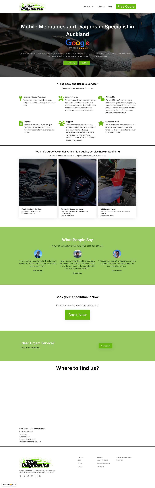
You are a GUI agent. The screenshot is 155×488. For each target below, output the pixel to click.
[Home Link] (32, 6)
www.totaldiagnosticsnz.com (30, 442)
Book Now (120, 460)
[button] (89, 6)
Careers (80, 463)
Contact (80, 466)
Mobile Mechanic (102, 460)
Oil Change (100, 466)
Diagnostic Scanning (103, 463)
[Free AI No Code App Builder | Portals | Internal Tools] (9, 484)
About (79, 460)
